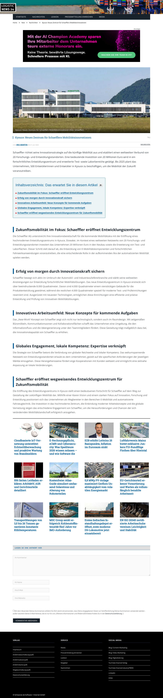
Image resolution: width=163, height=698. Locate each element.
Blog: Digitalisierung (116, 658)
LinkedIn (112, 673)
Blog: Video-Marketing (117, 653)
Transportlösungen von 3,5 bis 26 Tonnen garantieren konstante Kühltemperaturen (28, 525)
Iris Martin (21, 145)
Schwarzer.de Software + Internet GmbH (30, 695)
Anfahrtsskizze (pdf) (20, 660)
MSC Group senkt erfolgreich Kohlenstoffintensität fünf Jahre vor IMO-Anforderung (63, 525)
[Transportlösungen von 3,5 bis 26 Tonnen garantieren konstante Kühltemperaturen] (28, 510)
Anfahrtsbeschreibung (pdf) (23, 655)
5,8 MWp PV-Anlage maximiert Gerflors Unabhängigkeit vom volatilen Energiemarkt (99, 485)
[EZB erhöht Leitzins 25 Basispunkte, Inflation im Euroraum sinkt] (99, 430)
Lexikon (55, 17)
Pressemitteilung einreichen (79, 17)
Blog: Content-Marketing (118, 648)
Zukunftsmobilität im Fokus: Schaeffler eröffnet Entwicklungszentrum (55, 193)
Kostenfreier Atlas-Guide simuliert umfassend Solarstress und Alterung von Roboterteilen (63, 487)
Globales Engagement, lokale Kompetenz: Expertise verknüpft (51, 208)
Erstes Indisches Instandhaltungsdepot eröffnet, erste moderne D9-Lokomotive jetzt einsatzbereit (99, 526)
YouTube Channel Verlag (118, 663)
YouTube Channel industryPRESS (121, 668)
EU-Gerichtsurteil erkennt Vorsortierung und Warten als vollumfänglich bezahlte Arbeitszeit (134, 487)
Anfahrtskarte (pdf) (20, 665)
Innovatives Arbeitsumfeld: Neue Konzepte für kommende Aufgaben (54, 203)
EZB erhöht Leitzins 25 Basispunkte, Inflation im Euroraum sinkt (98, 444)
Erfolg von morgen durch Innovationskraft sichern (44, 198)
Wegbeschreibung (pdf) (21, 670)
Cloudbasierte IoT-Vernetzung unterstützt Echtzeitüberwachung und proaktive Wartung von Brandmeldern (28, 447)
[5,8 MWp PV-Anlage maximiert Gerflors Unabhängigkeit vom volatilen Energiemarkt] (99, 470)
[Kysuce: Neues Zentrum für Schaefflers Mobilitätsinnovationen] (81, 100)
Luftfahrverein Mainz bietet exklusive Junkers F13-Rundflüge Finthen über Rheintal (133, 445)
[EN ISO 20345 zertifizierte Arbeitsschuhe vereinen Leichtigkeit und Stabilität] (134, 510)
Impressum (17, 649)
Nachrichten (38, 17)
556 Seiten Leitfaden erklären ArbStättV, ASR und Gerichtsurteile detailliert (28, 485)
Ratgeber (64, 663)
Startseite (21, 17)
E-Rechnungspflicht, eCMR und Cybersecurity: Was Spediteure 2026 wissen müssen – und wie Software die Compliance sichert (63, 447)
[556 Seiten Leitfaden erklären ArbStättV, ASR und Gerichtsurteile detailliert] (28, 470)
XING (111, 678)
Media (102, 17)
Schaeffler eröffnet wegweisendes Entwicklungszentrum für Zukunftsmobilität (59, 213)
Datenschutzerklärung (113, 613)
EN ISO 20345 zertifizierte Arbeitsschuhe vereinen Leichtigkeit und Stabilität (133, 525)
